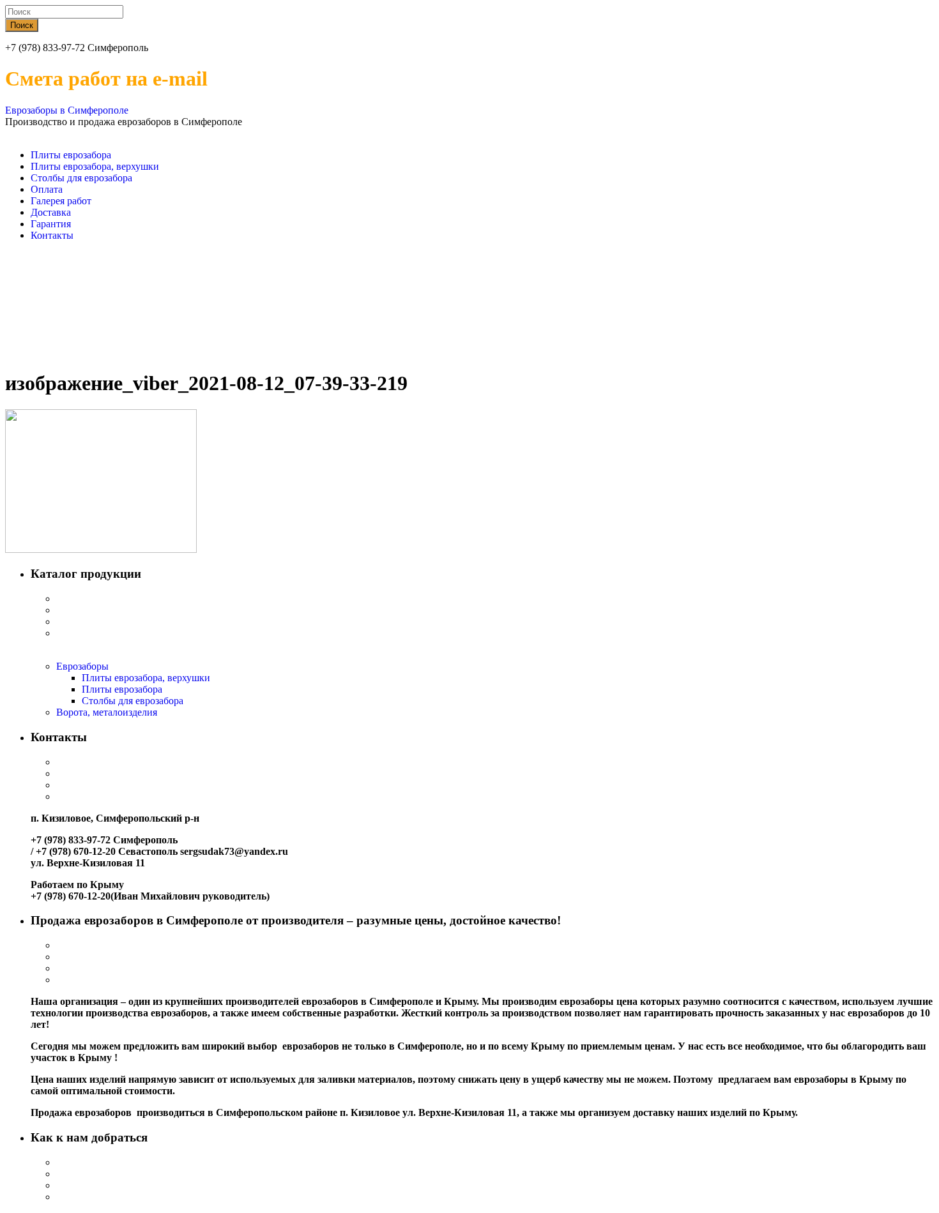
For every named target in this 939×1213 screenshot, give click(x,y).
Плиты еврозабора (71, 154)
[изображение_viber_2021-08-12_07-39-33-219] (101, 549)
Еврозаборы (82, 666)
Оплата (47, 189)
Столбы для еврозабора (81, 177)
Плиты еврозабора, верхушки (95, 166)
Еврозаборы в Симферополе (66, 110)
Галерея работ (61, 200)
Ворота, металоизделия (106, 712)
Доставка (51, 212)
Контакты (52, 235)
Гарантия (51, 223)
